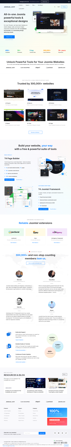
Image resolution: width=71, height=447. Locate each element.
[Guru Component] (35, 232)
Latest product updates (21, 362)
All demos (6, 420)
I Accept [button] (66, 445)
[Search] (55, 7)
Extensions (6, 418)
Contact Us (35, 420)
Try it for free (19, 179)
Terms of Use (5, 445)
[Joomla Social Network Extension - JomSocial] (49, 67)
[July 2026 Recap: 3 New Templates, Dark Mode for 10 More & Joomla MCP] (35, 386)
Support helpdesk (19, 339)
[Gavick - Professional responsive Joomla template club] (25, 67)
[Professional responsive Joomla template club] (38, 67)
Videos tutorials (21, 415)
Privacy (34, 413)
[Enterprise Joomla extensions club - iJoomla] (62, 67)
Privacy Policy (12, 445)
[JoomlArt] (9, 7)
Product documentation (21, 350)
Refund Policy (35, 415)
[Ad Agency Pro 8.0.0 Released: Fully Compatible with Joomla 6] (14, 386)
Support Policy (21, 420)
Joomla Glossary (21, 418)
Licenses (34, 418)
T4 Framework (6, 415)
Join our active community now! (35, 263)
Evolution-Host (51, 311)
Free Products (11, 39)
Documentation (21, 413)
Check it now (9, 36)
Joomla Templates (7, 410)
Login (58, 6)
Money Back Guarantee (55, 412)
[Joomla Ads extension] (57, 232)
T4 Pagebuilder (7, 413)
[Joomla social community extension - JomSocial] (14, 232)
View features (13, 242)
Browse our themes (35, 132)
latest (46, 319)
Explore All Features (9, 179)
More (64, 374)
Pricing (64, 6)
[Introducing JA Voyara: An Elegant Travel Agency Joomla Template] (57, 386)
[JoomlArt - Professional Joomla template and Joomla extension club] (10, 67)
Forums (19, 410)
